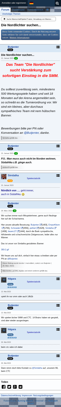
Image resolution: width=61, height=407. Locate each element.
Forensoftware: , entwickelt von (30, 402)
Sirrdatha (49, 228)
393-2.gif (5, 249)
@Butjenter (31, 132)
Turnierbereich (35, 9)
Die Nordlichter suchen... (21, 25)
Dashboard (18, 9)
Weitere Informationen (19, 37)
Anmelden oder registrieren (14, 3)
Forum (5, 9)
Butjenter (35, 225)
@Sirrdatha (37, 368)
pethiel (33, 228)
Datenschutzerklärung (11, 395)
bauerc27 (12, 231)
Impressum (27, 395)
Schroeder (15, 228)
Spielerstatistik (33, 178)
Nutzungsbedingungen (43, 395)
